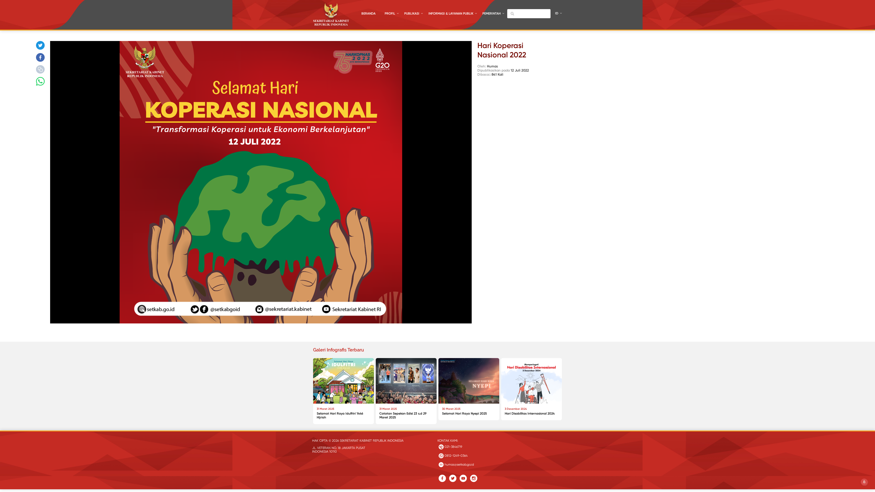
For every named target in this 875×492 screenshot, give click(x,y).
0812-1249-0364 (456, 455)
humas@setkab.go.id (459, 464)
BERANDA (368, 13)
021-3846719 (453, 446)
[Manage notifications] (864, 482)
